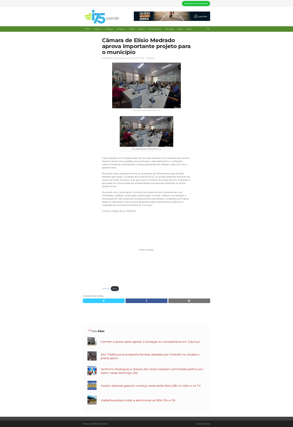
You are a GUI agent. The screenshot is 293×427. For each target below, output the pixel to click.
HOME (87, 29)
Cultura (180, 29)
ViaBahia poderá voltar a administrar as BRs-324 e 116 (138, 400)
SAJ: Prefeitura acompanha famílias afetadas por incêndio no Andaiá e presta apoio (150, 356)
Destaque (109, 29)
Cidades (97, 29)
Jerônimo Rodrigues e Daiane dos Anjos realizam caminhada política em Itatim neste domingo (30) (152, 370)
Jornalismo (121, 29)
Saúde (189, 29)
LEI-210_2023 (106, 288)
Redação (150, 58)
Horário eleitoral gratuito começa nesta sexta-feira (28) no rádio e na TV (151, 385)
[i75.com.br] (102, 17)
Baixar (115, 288)
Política (132, 29)
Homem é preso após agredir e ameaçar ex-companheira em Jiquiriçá (150, 341)
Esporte (141, 29)
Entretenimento (154, 29)
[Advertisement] (146, 315)
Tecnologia (169, 29)
